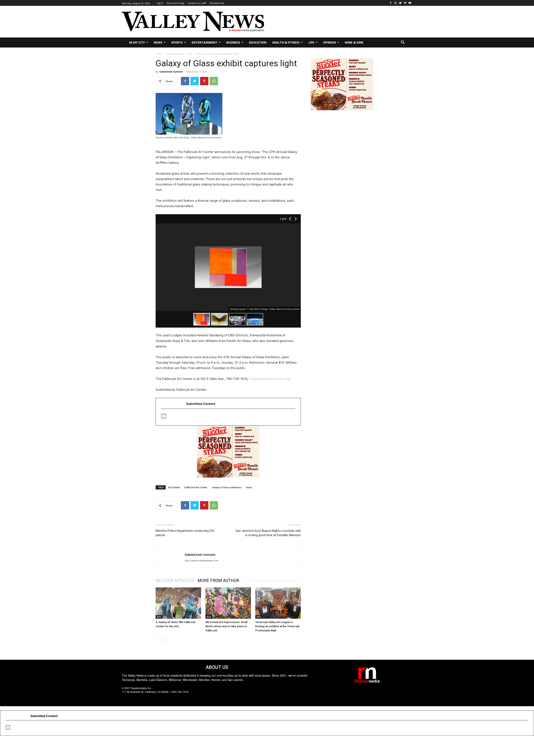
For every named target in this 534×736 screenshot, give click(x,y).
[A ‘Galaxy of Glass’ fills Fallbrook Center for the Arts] (178, 603)
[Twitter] (400, 3)
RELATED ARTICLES (174, 580)
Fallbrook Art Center (195, 487)
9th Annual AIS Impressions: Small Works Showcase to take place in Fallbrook (226, 626)
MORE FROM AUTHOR (218, 580)
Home (159, 54)
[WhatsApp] (214, 81)
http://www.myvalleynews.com (201, 560)
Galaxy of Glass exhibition (226, 487)
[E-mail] (163, 417)
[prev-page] (158, 638)
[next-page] (165, 638)
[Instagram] (395, 3)
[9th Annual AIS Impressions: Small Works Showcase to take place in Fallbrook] (228, 603)
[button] (403, 43)
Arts (189, 54)
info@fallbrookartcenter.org (269, 379)
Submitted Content (171, 71)
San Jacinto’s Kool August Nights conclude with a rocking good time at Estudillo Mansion (268, 533)
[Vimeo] (405, 3)
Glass (249, 487)
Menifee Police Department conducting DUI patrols (185, 533)
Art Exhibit (174, 487)
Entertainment (175, 54)
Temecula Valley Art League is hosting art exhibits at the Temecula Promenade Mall (277, 626)
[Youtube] (409, 3)
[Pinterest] (204, 81)
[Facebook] (390, 3)
